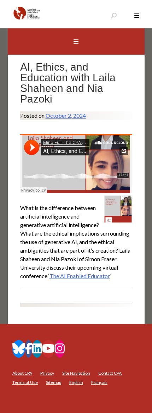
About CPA (22, 373)
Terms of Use (25, 382)
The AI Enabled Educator (79, 275)
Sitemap (53, 382)
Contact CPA (110, 373)
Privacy (47, 373)
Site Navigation (76, 373)
